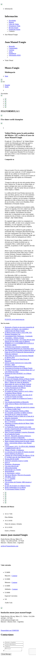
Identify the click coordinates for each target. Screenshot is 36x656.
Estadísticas (12, 53)
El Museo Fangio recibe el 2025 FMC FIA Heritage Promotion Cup (18, 333)
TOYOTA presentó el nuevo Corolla (16, 461)
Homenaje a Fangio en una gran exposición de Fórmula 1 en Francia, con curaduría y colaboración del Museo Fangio (19, 329)
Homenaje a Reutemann (12, 464)
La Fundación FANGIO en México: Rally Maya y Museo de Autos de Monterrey (18, 381)
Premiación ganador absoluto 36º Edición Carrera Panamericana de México (18, 387)
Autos (11, 52)
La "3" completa (10, 478)
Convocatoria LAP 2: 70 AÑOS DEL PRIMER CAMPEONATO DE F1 (20, 447)
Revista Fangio (13, 27)
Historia (11, 22)
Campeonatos (13, 48)
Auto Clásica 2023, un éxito (13, 389)
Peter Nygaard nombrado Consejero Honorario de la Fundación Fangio (19, 433)
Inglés (7, 87)
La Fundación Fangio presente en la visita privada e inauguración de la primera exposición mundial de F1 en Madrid (20, 428)
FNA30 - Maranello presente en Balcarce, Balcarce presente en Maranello (18, 436)
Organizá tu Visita (14, 26)
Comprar (14, 576)
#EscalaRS (8, 480)
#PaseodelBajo (9, 471)
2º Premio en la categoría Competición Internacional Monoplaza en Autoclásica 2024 (19, 347)
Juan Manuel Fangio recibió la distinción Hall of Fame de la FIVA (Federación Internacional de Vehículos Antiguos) (20, 352)
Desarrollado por (10, 630)
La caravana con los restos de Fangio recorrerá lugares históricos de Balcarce (19, 452)
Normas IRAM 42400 (12, 459)
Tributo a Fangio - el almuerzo (14, 450)
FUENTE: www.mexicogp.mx (14, 319)
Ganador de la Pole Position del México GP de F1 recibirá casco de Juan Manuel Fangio (19, 456)
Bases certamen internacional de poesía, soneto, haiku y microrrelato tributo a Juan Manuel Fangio (20, 443)
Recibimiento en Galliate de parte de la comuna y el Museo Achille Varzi (20, 408)
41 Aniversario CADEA (12, 473)
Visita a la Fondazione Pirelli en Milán (17, 411)
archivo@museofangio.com (9, 546)
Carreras (11, 50)
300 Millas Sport (10, 477)
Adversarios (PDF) (15, 55)
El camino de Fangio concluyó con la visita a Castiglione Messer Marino (19, 392)
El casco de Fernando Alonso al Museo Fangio (19, 379)
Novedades (12, 20)
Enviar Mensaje (6, 654)
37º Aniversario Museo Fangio (14, 377)
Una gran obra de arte (11, 466)
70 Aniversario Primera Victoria (15, 489)
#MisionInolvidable (11, 468)
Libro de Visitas (14, 24)
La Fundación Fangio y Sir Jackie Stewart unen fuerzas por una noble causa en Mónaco (20, 340)
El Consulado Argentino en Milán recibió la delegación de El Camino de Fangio (18, 413)
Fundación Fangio (14, 29)
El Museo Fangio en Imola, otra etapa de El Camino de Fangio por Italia (18, 395)
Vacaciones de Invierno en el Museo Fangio (18, 368)
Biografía (12, 46)
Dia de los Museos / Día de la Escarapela (18, 475)
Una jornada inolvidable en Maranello (17, 402)
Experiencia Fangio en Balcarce (15, 366)
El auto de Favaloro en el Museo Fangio (17, 486)
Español (7, 85)
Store (6, 76)
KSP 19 (7, 462)
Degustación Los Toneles (13, 469)
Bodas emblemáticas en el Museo (15, 487)
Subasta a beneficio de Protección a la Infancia (19, 439)
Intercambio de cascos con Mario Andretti (18, 384)
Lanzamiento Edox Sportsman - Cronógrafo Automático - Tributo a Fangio (18, 337)
